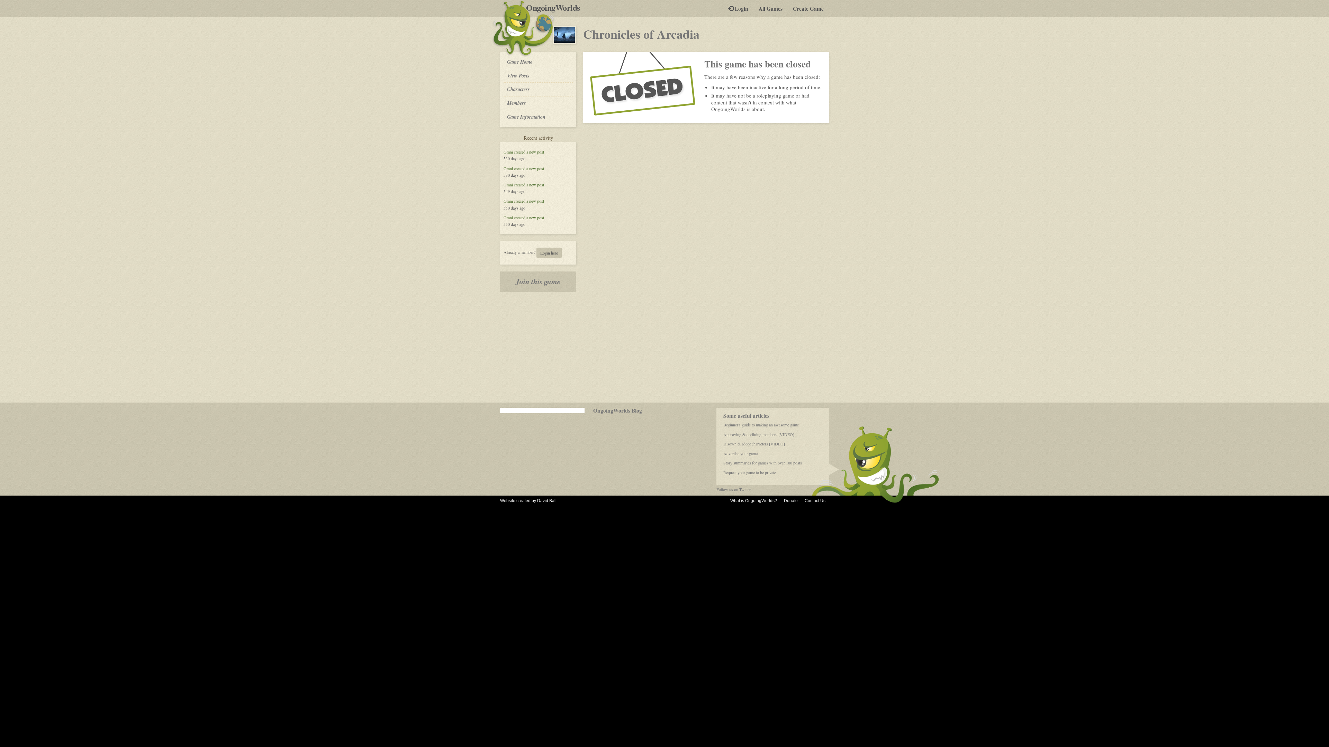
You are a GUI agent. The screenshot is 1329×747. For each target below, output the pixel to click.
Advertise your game (740, 453)
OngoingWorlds (555, 7)
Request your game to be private (749, 472)
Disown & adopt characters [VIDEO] (754, 443)
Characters (518, 89)
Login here (549, 253)
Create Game (808, 8)
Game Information (526, 116)
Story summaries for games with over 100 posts (762, 462)
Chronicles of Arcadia (641, 34)
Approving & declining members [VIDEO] (758, 434)
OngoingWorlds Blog (617, 410)
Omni (508, 152)
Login (740, 8)
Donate (791, 500)
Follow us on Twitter (733, 489)
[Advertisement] (664, 347)
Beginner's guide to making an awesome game (761, 424)
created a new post (529, 152)
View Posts (518, 75)
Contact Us (815, 500)
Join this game (538, 281)
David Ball (547, 500)
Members (516, 103)
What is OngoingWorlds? (753, 500)
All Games (771, 8)
